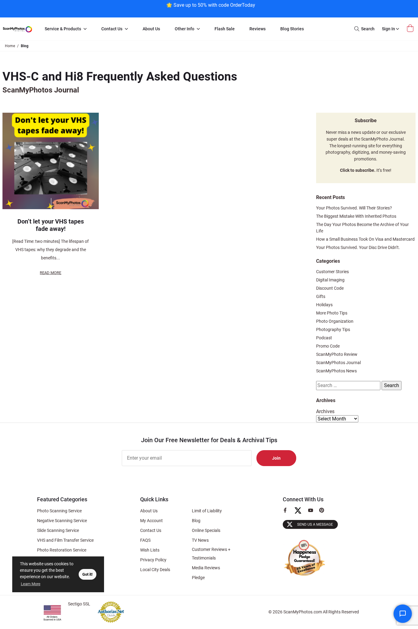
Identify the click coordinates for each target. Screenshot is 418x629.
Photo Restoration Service (61, 550)
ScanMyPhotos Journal (338, 362)
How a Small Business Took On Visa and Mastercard (365, 239)
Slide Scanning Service (58, 530)
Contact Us (150, 530)
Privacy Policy (153, 559)
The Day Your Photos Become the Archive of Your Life (362, 227)
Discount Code (330, 288)
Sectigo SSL (79, 603)
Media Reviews (206, 567)
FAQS (145, 540)
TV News (200, 540)
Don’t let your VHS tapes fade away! (50, 225)
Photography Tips (333, 329)
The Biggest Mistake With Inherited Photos (356, 216)
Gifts (320, 296)
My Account (151, 520)
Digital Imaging (330, 279)
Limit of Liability (207, 510)
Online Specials (206, 530)
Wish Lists (149, 550)
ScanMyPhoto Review (336, 354)
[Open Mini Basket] (411, 28)
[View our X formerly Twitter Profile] (300, 513)
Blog (196, 520)
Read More (50, 272)
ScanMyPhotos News (336, 370)
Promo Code (328, 346)
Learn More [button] (30, 584)
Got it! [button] (87, 574)
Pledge (198, 577)
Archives (325, 411)
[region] (211, 8)
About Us (149, 510)
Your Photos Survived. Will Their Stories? (354, 207)
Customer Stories (332, 271)
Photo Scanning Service (59, 510)
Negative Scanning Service (62, 520)
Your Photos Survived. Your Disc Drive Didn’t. (358, 247)
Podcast (324, 337)
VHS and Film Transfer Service (65, 540)
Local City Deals (155, 569)
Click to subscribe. (357, 170)
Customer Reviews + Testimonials (211, 553)
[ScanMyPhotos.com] (17, 29)
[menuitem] (65, 29)
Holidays (324, 304)
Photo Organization (334, 321)
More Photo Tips (331, 313)
